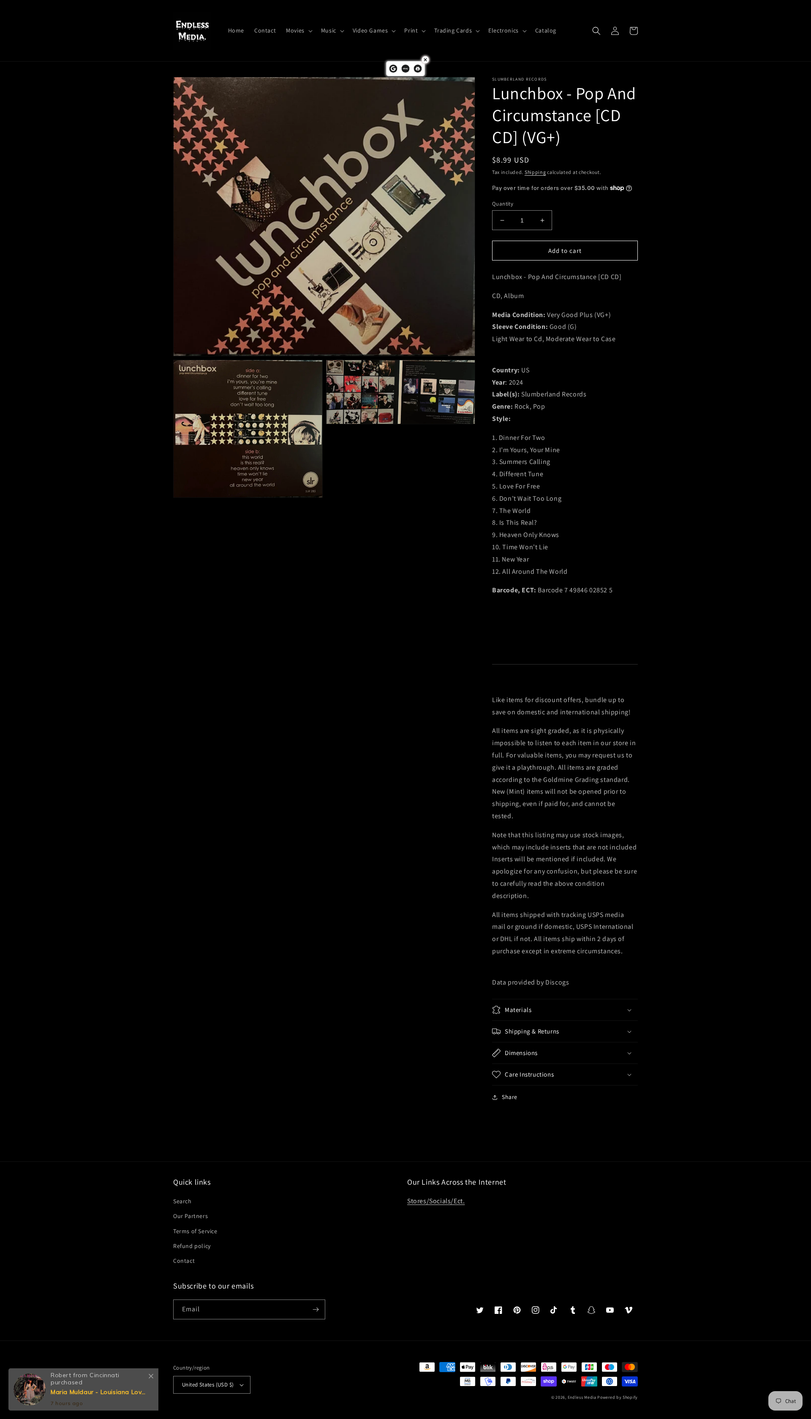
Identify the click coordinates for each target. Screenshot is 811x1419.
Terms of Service (195, 1231)
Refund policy (192, 1246)
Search (182, 1201)
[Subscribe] (315, 1309)
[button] (298, 30)
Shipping (535, 172)
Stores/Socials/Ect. (436, 1201)
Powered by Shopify (617, 1397)
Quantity (502, 203)
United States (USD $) (208, 1384)
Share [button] (509, 1097)
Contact (184, 1260)
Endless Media (582, 1397)
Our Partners (190, 1216)
